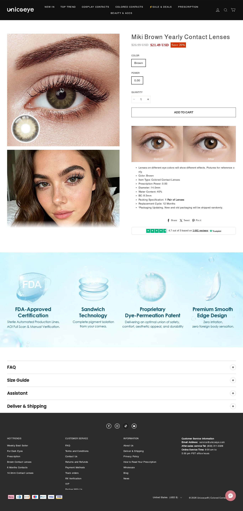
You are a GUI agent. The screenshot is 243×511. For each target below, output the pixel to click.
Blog (125, 473)
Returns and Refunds (76, 462)
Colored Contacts (129, 7)
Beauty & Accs (121, 13)
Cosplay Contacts (95, 7)
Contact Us (71, 456)
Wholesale (129, 467)
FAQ (67, 445)
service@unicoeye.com (212, 442)
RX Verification (73, 478)
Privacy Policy (131, 456)
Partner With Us (73, 489)
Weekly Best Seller (17, 445)
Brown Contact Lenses (19, 462)
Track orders (72, 473)
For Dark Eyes (15, 451)
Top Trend (68, 7)
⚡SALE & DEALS (160, 7)
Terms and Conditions (77, 451)
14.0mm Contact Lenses (20, 473)
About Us (128, 445)
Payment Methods (75, 467)
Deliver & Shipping (133, 451)
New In (49, 7)
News (126, 478)
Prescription (188, 7)
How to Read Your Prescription (139, 462)
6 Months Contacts (17, 467)
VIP (67, 484)
